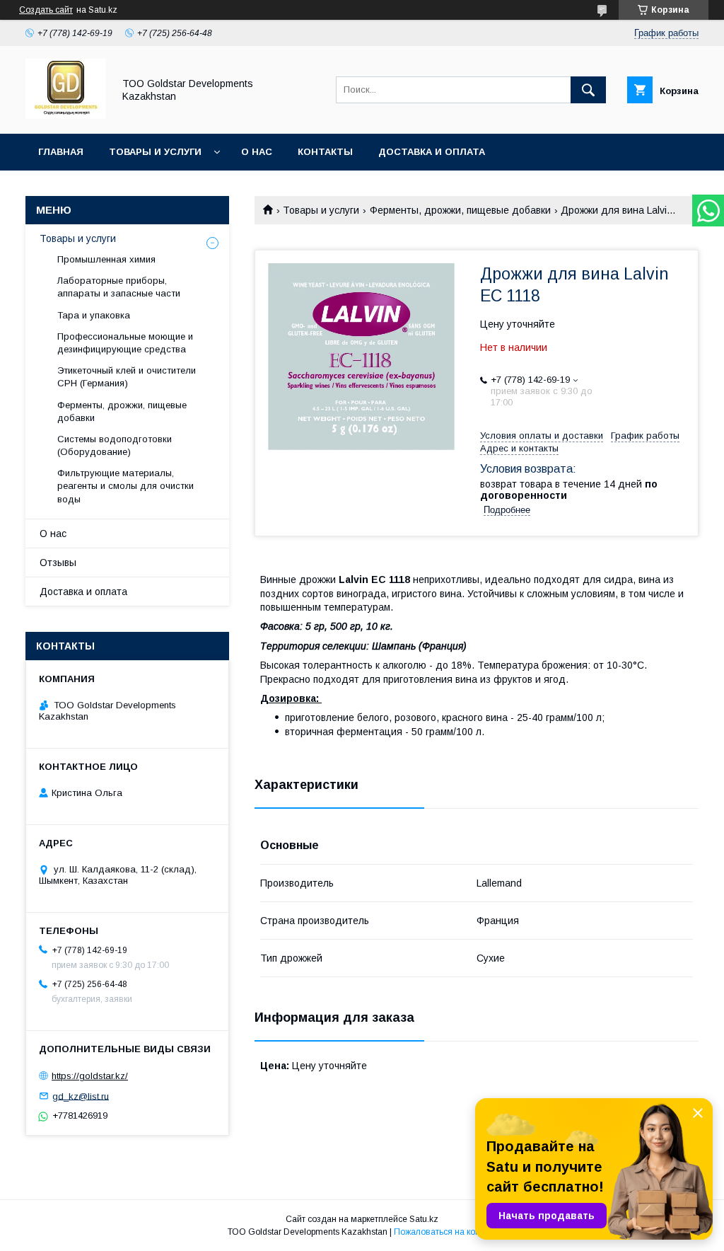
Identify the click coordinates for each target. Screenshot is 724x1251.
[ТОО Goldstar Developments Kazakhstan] (65, 115)
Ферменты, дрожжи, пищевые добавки (460, 210)
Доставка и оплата (431, 151)
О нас (256, 151)
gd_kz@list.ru (80, 1095)
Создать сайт (46, 10)
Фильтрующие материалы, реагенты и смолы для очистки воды (125, 486)
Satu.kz (423, 1219)
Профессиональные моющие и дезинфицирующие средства (125, 342)
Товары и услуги (155, 151)
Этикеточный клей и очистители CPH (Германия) (126, 376)
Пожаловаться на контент (445, 1232)
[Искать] (588, 89)
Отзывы (58, 562)
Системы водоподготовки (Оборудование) (114, 445)
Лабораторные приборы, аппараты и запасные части (118, 287)
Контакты (325, 151)
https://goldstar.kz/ (90, 1076)
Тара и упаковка (93, 315)
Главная (60, 151)
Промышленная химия (106, 259)
